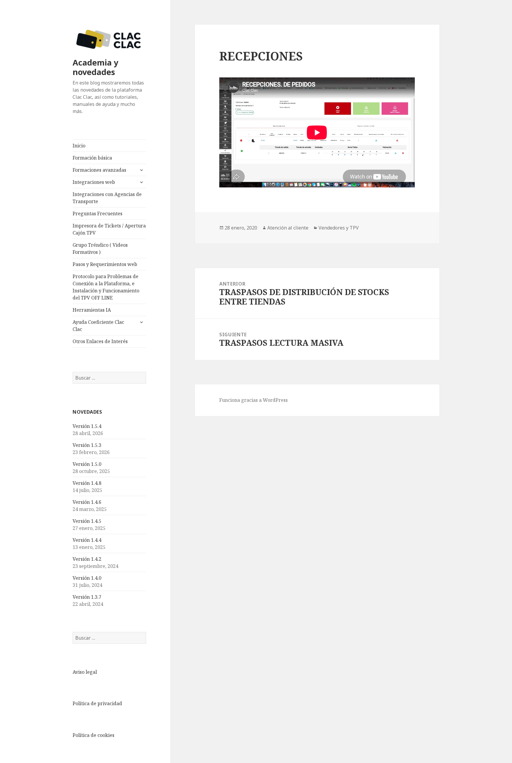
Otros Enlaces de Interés (100, 341)
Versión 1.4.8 (87, 483)
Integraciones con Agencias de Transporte (107, 198)
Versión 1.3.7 (87, 597)
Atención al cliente (287, 227)
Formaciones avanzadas (99, 170)
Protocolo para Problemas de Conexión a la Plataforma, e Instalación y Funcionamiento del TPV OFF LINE (106, 287)
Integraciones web (94, 182)
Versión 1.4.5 (87, 521)
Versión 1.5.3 (87, 445)
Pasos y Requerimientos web (105, 264)
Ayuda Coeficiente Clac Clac (98, 325)
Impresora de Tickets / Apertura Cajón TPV (109, 229)
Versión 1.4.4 (87, 540)
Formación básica (92, 157)
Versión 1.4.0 (87, 578)
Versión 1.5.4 (87, 426)
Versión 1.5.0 (87, 464)
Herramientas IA (92, 310)
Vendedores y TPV (339, 227)
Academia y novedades (95, 67)
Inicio (79, 145)
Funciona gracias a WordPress (253, 400)
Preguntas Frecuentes (97, 213)
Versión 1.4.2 (87, 559)
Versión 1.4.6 (87, 502)
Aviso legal (85, 672)
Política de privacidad (97, 703)
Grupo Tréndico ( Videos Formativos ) (100, 248)
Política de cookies (93, 735)
